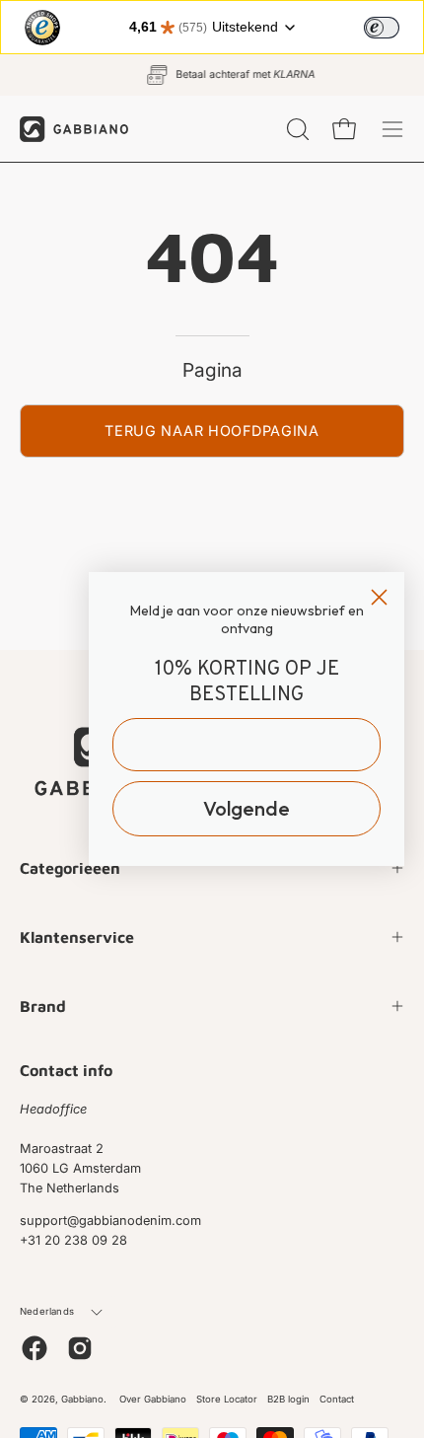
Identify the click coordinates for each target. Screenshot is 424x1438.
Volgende (246, 808)
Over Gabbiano (152, 1399)
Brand (43, 1006)
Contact (336, 1399)
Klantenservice (77, 937)
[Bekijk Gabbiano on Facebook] (34, 1348)
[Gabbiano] (74, 128)
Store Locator (226, 1399)
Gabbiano (82, 1399)
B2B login (288, 1399)
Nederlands (47, 1311)
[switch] (381, 27)
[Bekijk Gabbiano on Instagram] (80, 1348)
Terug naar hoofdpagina (212, 430)
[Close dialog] (379, 597)
